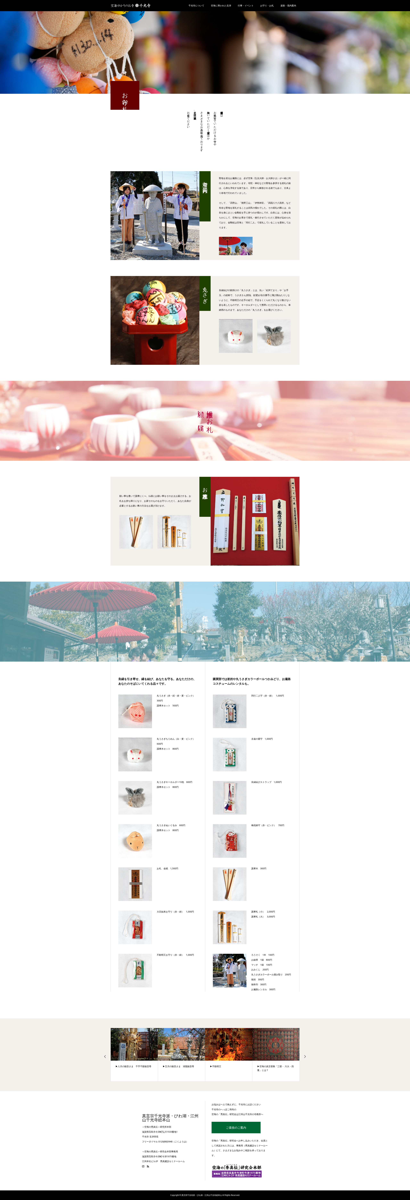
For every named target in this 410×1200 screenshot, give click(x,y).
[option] (155, 215)
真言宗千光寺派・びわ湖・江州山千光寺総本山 (170, 1118)
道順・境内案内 (288, 5)
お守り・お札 (267, 5)
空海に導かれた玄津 (221, 5)
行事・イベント (246, 5)
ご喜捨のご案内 (236, 1127)
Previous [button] (105, 1056)
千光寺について (196, 5)
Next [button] (305, 1056)
